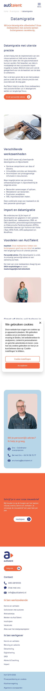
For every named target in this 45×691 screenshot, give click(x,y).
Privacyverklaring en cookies (15, 679)
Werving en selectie (12, 645)
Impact (6, 664)
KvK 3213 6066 (10, 675)
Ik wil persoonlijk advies (15, 97)
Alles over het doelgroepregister (16, 629)
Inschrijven (20, 519)
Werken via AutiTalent (12, 617)
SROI (6, 656)
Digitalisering (9, 653)
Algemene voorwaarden (13, 688)
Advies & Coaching (11, 660)
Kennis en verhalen (11, 606)
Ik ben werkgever (13, 635)
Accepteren (22, 366)
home (6, 11)
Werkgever (15, 11)
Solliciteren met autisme (14, 610)
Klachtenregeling (11, 683)
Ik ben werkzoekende (16, 600)
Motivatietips (9, 614)
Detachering (9, 649)
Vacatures (8, 625)
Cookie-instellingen (22, 359)
